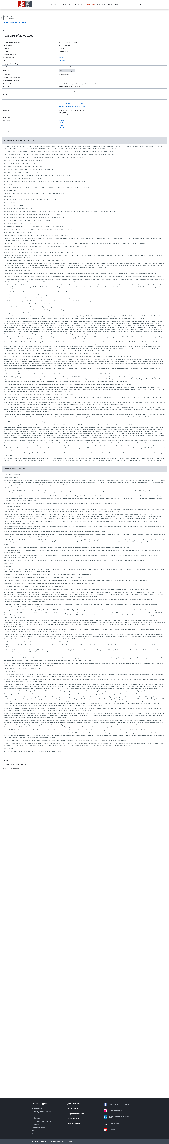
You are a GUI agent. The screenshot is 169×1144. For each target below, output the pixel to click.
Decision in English (68, 71)
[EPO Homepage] (25, 4)
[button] (84, 140)
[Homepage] (3, 30)
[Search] (141, 4)
